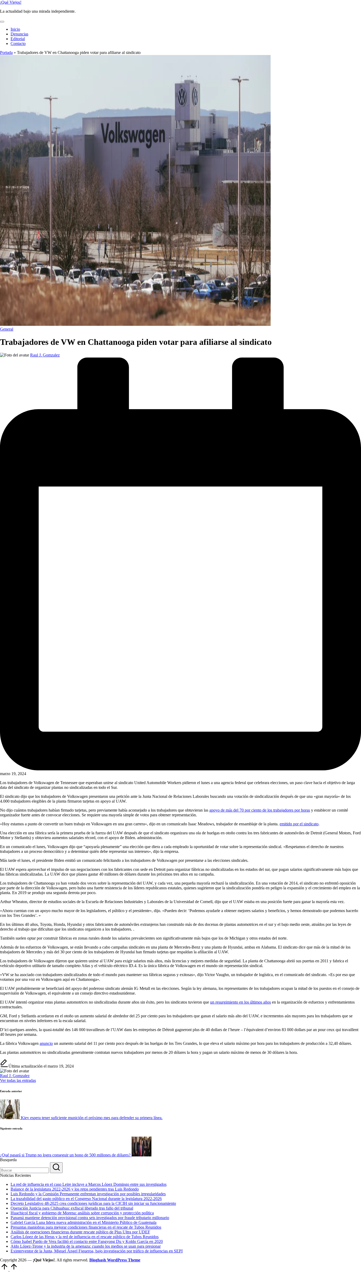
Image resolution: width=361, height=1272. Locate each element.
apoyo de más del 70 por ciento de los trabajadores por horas (259, 810)
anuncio (46, 1043)
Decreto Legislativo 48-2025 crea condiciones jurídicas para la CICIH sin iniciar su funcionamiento (93, 1203)
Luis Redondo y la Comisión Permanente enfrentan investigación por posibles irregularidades (88, 1194)
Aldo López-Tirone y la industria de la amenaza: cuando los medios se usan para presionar (86, 1246)
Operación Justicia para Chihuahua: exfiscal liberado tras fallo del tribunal (72, 1208)
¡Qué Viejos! (10, 2)
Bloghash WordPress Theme (114, 1260)
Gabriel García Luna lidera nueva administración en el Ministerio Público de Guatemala (83, 1222)
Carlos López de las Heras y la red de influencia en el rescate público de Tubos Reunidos (85, 1236)
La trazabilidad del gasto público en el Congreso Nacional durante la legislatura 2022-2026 (86, 1198)
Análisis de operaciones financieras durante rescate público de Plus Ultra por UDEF (80, 1232)
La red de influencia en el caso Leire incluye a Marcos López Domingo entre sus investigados (88, 1184)
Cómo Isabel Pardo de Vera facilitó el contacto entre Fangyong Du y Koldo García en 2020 (87, 1241)
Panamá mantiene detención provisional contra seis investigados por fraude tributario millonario (90, 1217)
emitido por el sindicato (299, 824)
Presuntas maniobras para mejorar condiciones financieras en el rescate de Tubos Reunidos (86, 1227)
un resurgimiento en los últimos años (240, 1002)
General (6, 329)
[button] (18, 1080)
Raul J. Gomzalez (15, 1075)
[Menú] (2, 21)
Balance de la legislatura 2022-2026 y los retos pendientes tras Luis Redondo (75, 1189)
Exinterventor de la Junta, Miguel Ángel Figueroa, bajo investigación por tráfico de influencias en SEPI (97, 1251)
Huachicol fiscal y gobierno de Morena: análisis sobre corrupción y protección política (82, 1213)
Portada (6, 52)
